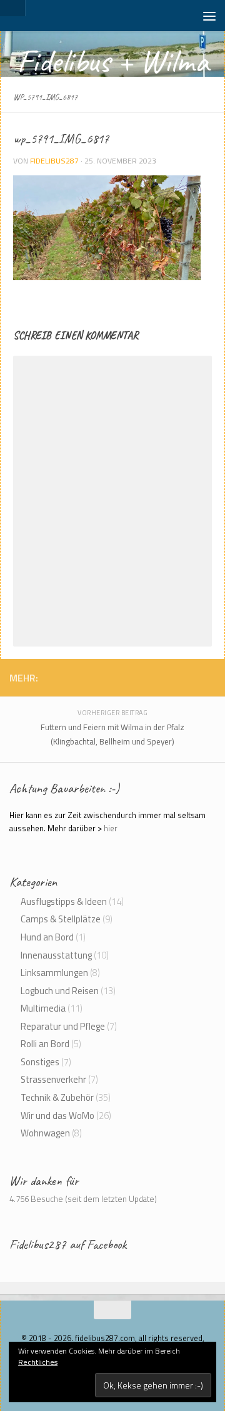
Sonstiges (40, 1062)
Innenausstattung (56, 955)
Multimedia (43, 1008)
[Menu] (209, 15)
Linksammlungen (54, 972)
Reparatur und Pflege (63, 1026)
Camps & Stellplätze (61, 919)
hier (111, 828)
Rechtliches (38, 1362)
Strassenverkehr (53, 1079)
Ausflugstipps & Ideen (64, 901)
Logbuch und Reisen (60, 991)
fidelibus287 (54, 161)
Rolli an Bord (45, 1044)
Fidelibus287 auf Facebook (67, 1244)
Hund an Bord (47, 937)
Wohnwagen (45, 1133)
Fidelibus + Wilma (113, 61)
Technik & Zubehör (57, 1097)
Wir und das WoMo (57, 1115)
